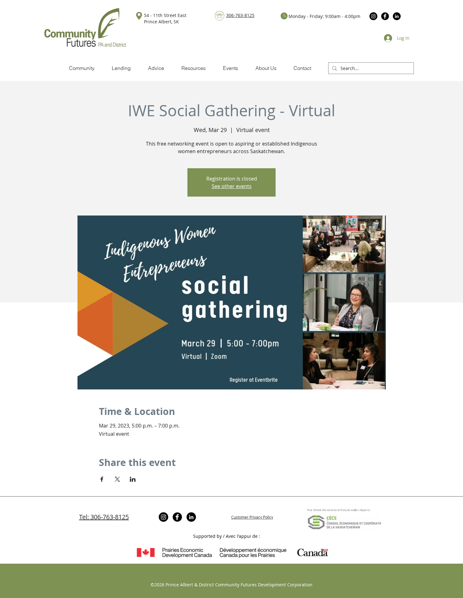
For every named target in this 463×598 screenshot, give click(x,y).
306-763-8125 (240, 15)
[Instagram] (373, 16)
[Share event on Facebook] (102, 479)
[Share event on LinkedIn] (133, 479)
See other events (232, 186)
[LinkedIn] (397, 16)
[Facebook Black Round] (385, 16)
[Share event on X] (117, 479)
